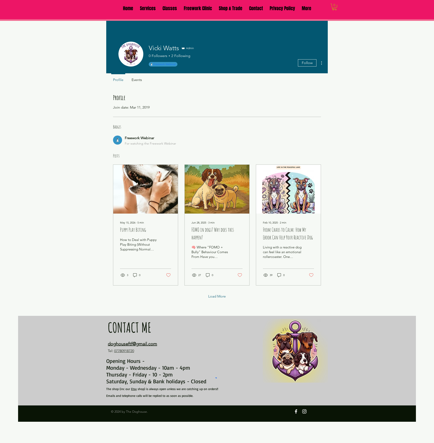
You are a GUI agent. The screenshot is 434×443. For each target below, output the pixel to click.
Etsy (134, 389)
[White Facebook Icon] (296, 411)
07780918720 (124, 351)
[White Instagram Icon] (304, 411)
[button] (148, 8)
